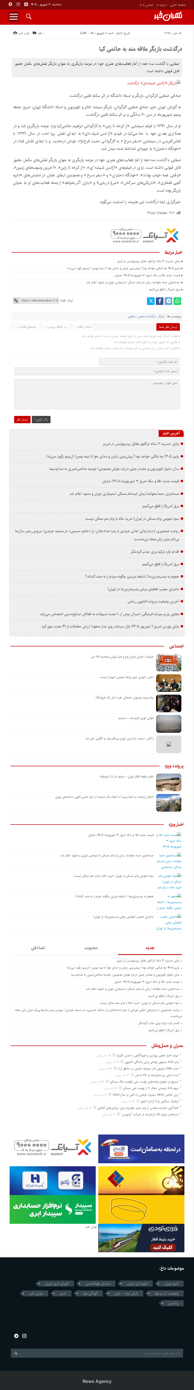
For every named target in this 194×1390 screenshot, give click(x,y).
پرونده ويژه (174, 766)
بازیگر (161, 316)
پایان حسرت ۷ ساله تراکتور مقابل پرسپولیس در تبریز (148, 261)
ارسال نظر (22, 419)
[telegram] (10, 4)
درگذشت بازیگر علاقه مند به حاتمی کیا (140, 49)
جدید (150, 948)
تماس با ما (146, 5)
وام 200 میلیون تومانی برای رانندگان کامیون (152, 1062)
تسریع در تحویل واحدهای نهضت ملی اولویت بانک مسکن (144, 1081)
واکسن (173, 1303)
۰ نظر (41, 33)
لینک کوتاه (66, 300)
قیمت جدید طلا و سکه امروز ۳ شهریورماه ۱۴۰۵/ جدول (147, 275)
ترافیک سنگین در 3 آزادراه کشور (159, 1101)
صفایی (131, 316)
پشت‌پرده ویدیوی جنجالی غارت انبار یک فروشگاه (124, 697)
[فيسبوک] (159, 301)
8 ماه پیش (104, 1055)
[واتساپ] (177, 301)
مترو (63, 1293)
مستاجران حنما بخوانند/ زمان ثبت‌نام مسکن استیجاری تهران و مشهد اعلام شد (133, 282)
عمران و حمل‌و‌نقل (168, 1045)
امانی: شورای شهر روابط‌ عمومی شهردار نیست (127, 677)
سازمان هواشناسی (98, 1284)
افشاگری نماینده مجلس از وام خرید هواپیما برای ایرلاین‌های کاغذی (138, 1107)
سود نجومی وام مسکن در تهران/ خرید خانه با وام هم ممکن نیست (132, 519)
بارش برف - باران (126, 1293)
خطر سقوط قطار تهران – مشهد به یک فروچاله (126, 776)
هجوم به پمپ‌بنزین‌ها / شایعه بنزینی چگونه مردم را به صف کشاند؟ (132, 577)
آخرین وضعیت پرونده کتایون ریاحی (153, 602)
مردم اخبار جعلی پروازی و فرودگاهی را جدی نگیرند (147, 1055)
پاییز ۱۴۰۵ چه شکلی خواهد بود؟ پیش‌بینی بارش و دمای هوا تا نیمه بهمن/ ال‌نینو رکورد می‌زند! (123, 268)
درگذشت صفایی (146, 316)
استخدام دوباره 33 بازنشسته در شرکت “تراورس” (150, 1114)
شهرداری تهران (137, 1284)
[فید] (26, 4)
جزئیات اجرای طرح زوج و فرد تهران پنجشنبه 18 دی (122, 656)
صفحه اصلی (178, 5)
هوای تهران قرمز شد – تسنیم (136, 718)
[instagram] (18, 4)
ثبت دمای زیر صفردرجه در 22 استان (157, 1075)
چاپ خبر (24, 33)
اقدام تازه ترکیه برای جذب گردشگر (154, 552)
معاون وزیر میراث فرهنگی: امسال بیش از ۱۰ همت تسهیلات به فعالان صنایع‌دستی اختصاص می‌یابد (109, 614)
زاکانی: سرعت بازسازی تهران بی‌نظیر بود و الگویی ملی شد (119, 738)
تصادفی (38, 948)
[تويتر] (151, 301)
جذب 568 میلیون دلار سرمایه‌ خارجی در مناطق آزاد (148, 1068)
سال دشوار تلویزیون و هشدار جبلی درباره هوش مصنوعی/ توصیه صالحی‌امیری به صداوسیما (114, 469)
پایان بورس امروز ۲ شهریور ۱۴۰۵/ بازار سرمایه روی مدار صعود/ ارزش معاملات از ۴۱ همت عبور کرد (110, 626)
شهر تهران (171, 1284)
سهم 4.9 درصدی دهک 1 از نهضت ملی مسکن (151, 1088)
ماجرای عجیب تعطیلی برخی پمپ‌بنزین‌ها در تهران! (143, 589)
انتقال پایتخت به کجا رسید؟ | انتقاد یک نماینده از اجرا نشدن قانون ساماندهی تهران (104, 797)
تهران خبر (36, 1293)
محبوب (91, 948)
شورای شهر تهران (57, 1284)
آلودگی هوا (90, 1293)
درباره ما (161, 5)
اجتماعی (176, 646)
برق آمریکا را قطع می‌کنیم (164, 289)
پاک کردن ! (41, 419)
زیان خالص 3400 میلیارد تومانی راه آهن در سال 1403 (145, 1094)
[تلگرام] (168, 301)
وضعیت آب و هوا (166, 1293)
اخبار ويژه (176, 824)
